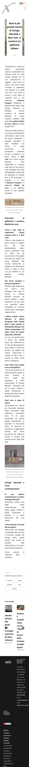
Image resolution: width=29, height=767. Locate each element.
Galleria (10, 608)
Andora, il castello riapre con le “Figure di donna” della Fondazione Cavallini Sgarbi (19, 607)
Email (19, 584)
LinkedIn (19, 580)
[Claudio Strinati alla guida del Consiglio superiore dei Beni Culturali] (8, 608)
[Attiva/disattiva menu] (25, 8)
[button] (6, 628)
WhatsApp (9, 584)
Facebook (9, 580)
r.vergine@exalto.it (23, 700)
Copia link (14, 588)
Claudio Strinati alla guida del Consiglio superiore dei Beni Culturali (7, 608)
